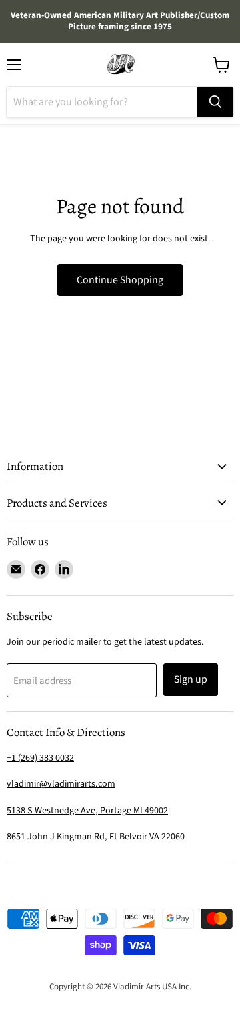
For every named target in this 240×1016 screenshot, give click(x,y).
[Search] (215, 102)
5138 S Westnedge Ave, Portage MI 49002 (87, 810)
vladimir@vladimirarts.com (61, 784)
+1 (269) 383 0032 (40, 758)
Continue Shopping (120, 280)
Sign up (190, 679)
